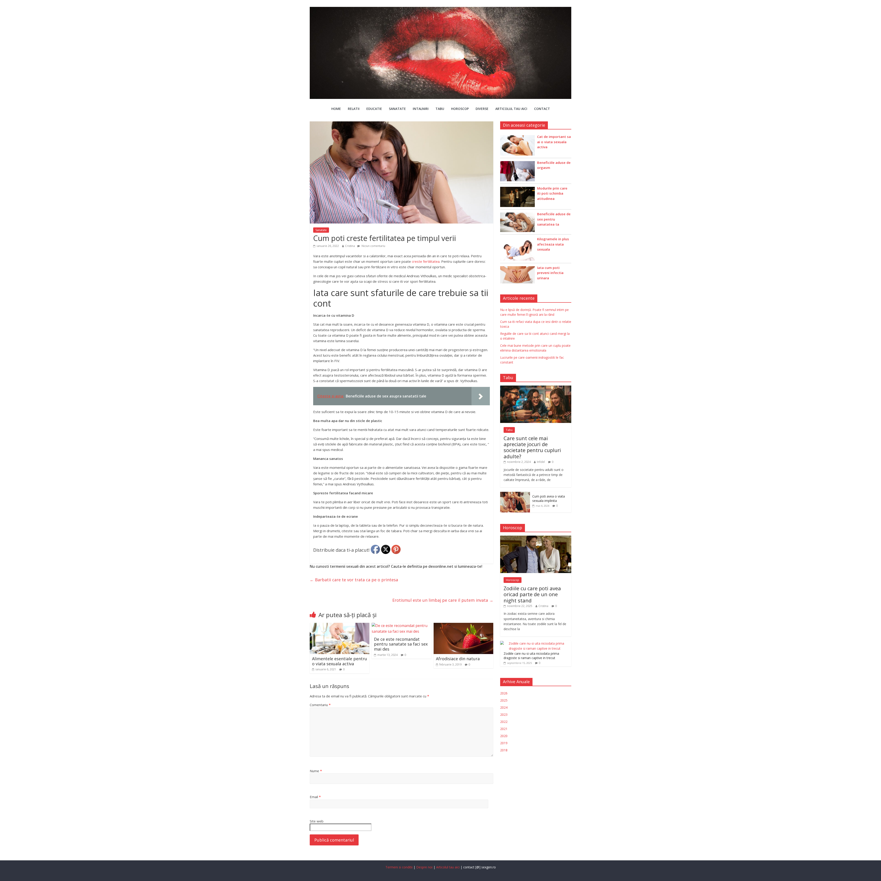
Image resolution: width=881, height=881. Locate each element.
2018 (503, 750)
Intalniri (421, 108)
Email (315, 796)
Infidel (541, 462)
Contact (542, 108)
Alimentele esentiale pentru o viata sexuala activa (339, 661)
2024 (503, 707)
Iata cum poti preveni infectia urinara (550, 272)
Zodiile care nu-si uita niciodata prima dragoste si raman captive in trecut (531, 655)
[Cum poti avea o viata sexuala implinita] (515, 494)
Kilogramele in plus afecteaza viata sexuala (553, 244)
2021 (503, 729)
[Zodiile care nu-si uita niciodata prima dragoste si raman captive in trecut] (534, 643)
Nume (316, 771)
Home (336, 108)
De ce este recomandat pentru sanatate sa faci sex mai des (401, 644)
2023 (503, 714)
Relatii (354, 108)
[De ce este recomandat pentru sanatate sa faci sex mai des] (401, 625)
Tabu (439, 108)
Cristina (350, 246)
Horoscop (460, 108)
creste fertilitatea (426, 261)
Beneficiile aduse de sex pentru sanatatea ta (554, 219)
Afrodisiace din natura (458, 658)
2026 (503, 693)
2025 (503, 700)
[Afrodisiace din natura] (463, 625)
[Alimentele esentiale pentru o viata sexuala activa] (339, 625)
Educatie (374, 108)
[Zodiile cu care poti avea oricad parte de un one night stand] (535, 538)
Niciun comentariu (373, 246)
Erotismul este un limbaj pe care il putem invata (442, 600)
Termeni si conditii (399, 867)
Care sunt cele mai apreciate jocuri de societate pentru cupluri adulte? (532, 447)
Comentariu (320, 704)
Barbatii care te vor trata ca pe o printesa (354, 579)
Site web (316, 821)
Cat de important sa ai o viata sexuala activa (554, 141)
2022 (503, 721)
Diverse (482, 108)
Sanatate (397, 108)
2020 (503, 736)
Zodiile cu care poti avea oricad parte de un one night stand (532, 594)
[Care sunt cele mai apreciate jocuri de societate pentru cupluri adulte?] (535, 388)
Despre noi (424, 867)
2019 (503, 743)
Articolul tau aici (511, 108)
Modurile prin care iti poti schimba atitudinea (552, 193)
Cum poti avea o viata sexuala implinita (548, 498)
